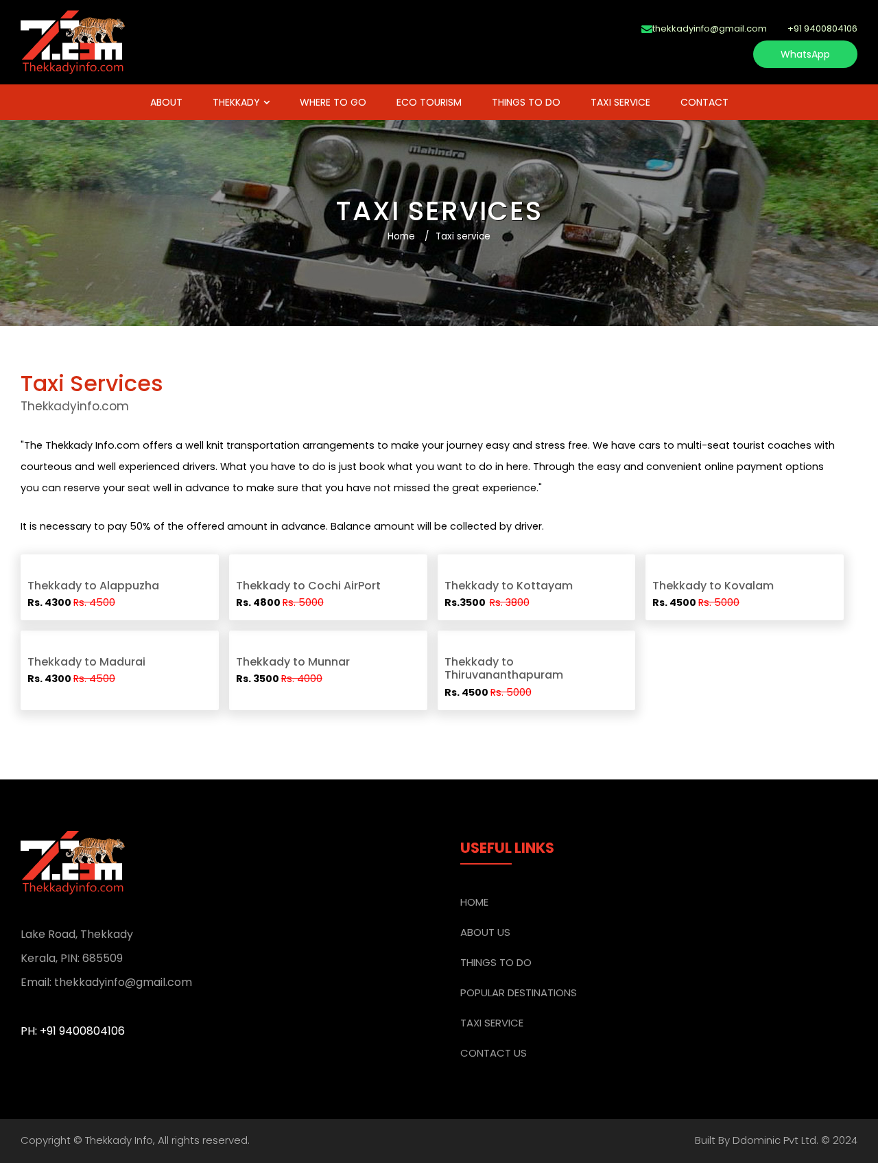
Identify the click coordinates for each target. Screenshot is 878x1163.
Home (401, 236)
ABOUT (166, 102)
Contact (704, 102)
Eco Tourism (429, 102)
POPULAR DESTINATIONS (518, 992)
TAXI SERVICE (620, 102)
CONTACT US (493, 1053)
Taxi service (463, 236)
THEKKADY (236, 102)
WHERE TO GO (333, 102)
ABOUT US (485, 932)
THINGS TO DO (526, 102)
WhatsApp (805, 54)
